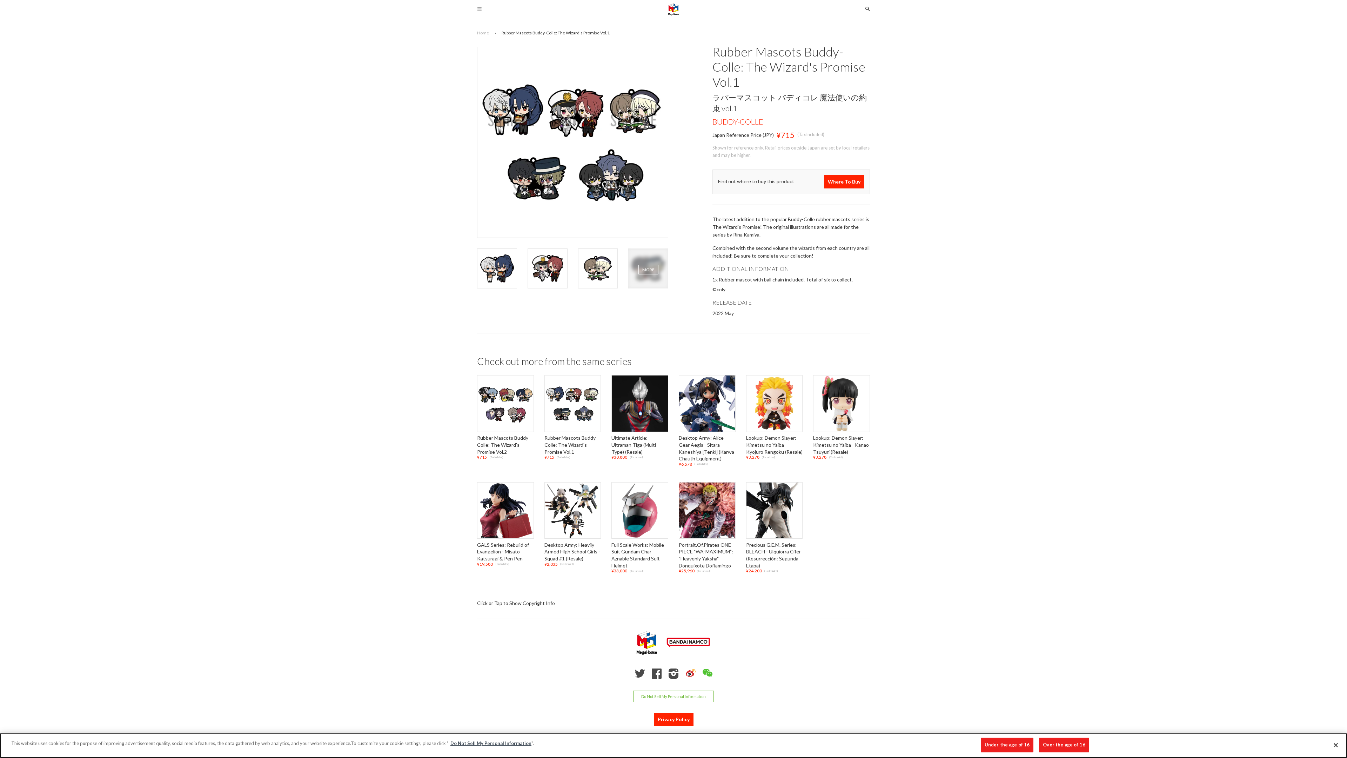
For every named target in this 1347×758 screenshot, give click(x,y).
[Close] (1335, 745)
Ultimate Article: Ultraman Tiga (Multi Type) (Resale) (633, 445)
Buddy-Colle (737, 121)
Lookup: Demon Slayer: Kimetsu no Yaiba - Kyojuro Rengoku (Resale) (774, 445)
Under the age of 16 (1007, 744)
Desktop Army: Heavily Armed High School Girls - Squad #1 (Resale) (572, 551)
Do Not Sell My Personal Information (673, 696)
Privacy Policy (674, 720)
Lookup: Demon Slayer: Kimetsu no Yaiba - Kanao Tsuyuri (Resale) (841, 445)
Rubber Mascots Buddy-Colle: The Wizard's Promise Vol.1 (570, 445)
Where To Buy (844, 182)
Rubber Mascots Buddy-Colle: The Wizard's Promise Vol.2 (503, 445)
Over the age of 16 (1064, 744)
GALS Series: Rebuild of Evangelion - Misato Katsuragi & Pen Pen (503, 551)
